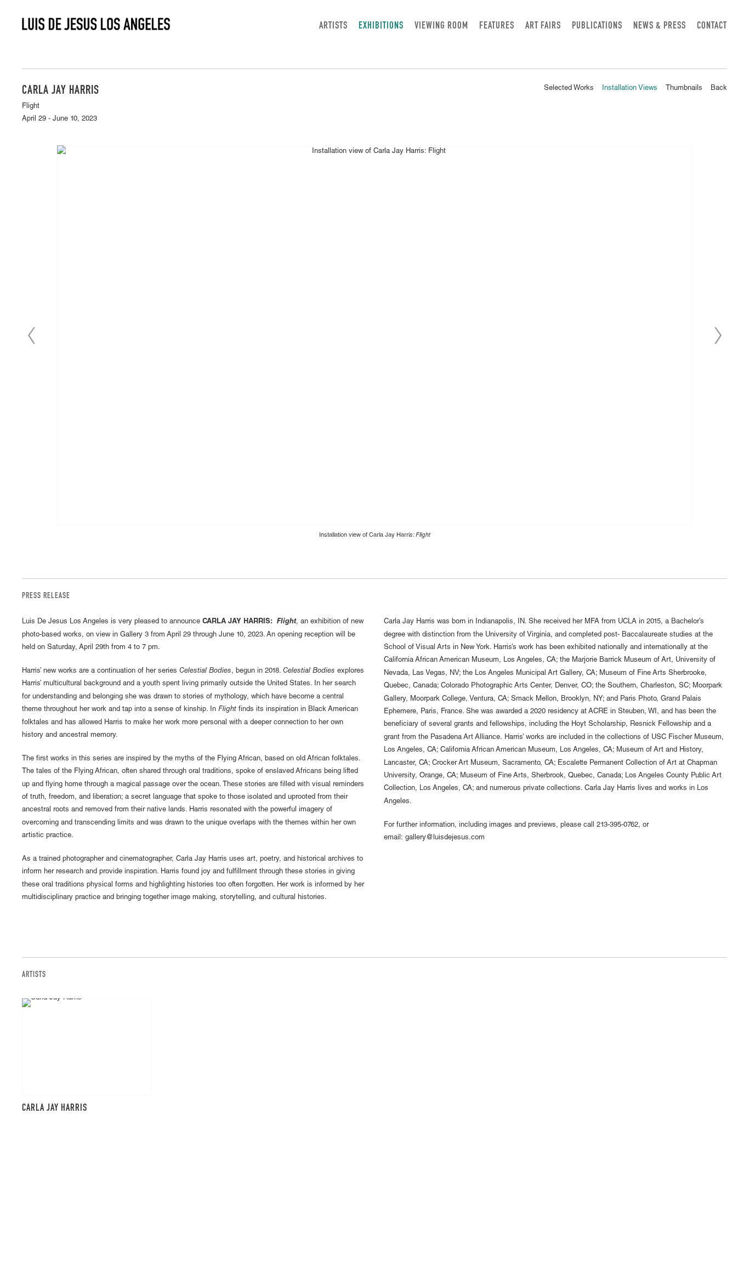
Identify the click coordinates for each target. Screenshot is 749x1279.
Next (718, 335)
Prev (31, 335)
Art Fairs (543, 26)
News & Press (659, 26)
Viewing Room (441, 26)
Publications (597, 26)
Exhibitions (381, 26)
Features (496, 26)
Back (719, 88)
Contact (712, 26)
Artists (333, 26)
